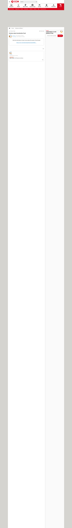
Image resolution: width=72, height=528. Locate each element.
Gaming (39, 6)
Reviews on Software (19, 28)
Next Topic (41, 31)
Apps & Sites (25, 6)
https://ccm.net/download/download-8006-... (26, 42)
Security (46, 6)
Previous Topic (12, 31)
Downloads (54, 6)
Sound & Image (32, 6)
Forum (60, 6)
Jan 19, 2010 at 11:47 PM (20, 36)
